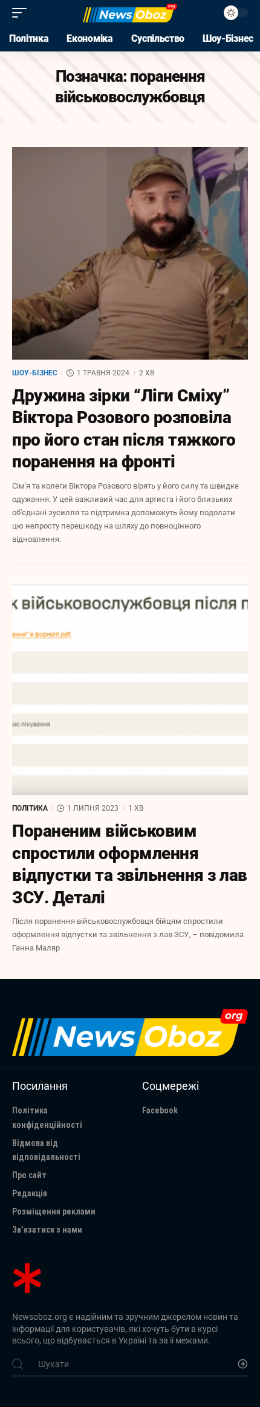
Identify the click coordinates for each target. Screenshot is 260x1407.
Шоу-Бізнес (34, 373)
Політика (30, 808)
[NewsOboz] (130, 12)
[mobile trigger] (22, 13)
